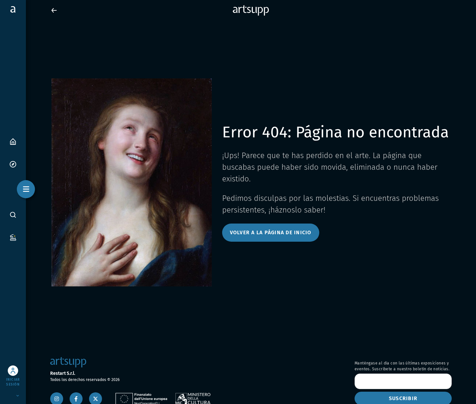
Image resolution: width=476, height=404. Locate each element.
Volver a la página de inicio (271, 232)
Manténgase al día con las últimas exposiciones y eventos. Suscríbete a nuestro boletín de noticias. (402, 366)
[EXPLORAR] (12, 164)
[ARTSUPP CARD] (12, 237)
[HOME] (12, 141)
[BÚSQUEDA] (12, 214)
